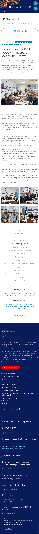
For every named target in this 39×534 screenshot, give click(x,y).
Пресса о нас (19, 257)
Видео (19, 267)
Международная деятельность (19, 250)
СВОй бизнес (19, 277)
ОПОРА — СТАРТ (19, 281)
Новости (8, 23)
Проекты (4, 403)
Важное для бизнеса (19, 240)
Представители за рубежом (14, 449)
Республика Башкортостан (11, 44)
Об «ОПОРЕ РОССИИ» (8, 373)
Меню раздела (20, 31)
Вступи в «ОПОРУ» (10, 367)
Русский (5, 331)
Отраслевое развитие (19, 247)
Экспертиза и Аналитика (9, 387)
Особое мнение (19, 260)
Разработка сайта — (9, 409)
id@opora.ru (6, 433)
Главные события (19, 233)
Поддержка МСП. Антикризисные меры (19, 274)
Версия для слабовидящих (11, 12)
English (12, 331)
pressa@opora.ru (6, 501)
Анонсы (19, 237)
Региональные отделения (13, 446)
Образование (5, 400)
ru (36, 8)
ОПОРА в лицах (19, 254)
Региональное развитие (21, 23)
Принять (8, 528)
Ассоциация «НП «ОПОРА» (10, 376)
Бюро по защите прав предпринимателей (19, 264)
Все (19, 230)
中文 (18, 331)
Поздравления (19, 270)
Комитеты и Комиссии (8, 382)
